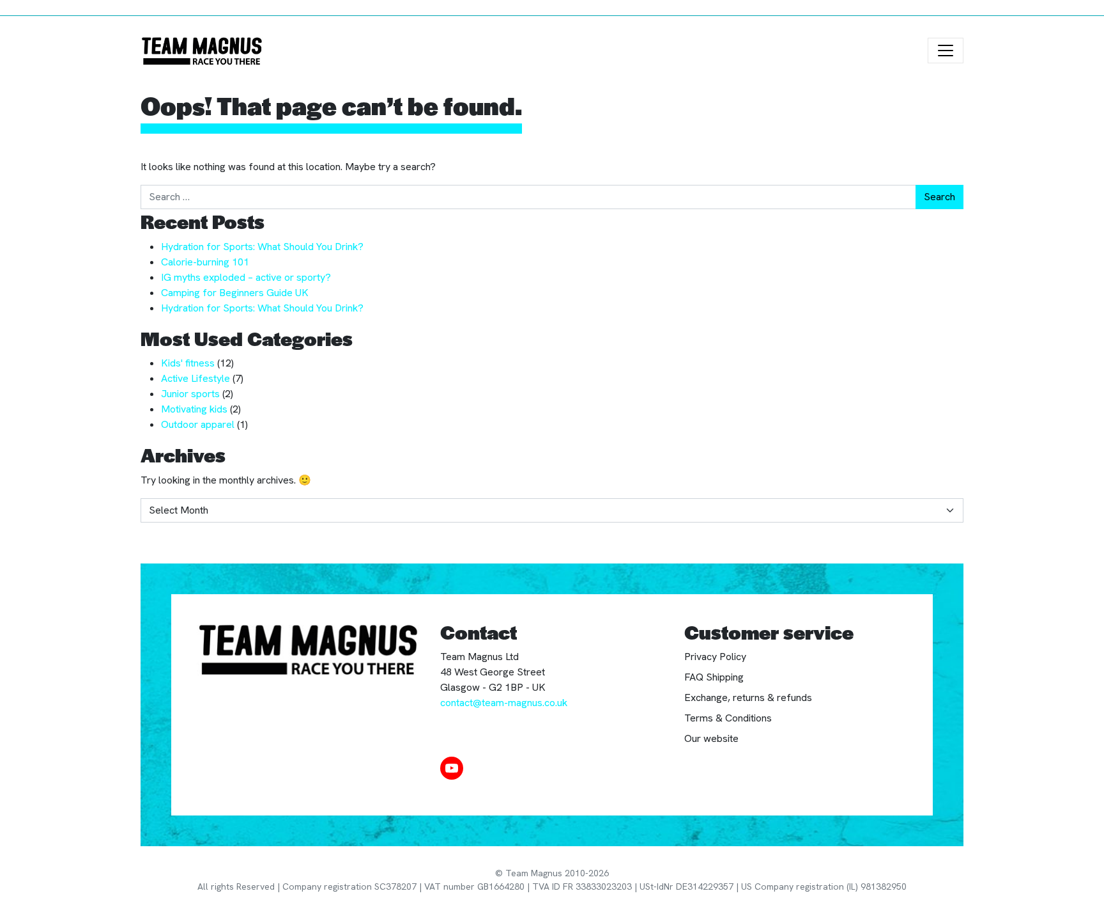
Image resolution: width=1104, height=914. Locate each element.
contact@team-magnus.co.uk (503, 702)
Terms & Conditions (728, 718)
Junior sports (190, 393)
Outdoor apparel (197, 424)
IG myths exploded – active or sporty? (246, 277)
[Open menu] (945, 50)
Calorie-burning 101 (205, 262)
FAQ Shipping (714, 677)
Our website (711, 738)
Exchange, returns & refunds (748, 697)
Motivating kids (194, 409)
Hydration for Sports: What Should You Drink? (262, 246)
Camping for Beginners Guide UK (235, 292)
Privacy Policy (715, 656)
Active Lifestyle (195, 378)
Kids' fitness (188, 363)
